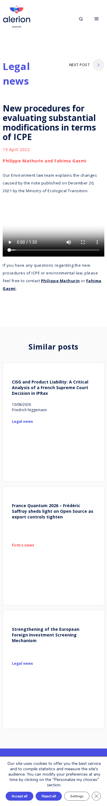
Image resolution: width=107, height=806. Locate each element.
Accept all (19, 796)
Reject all (49, 796)
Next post (79, 64)
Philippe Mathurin (60, 280)
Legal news (16, 74)
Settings (77, 796)
